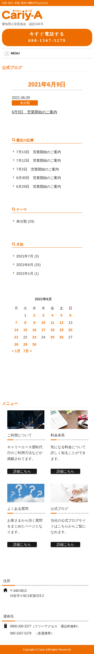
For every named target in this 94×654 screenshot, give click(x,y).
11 (52, 323)
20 (70, 330)
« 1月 (16, 351)
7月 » (27, 351)
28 (16, 344)
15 (25, 330)
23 (34, 337)
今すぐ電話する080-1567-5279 (47, 37)
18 (52, 330)
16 (34, 330)
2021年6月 (24, 265)
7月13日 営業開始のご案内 (38, 152)
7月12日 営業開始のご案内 (38, 160)
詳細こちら (22, 471)
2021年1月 (24, 273)
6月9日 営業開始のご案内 (34, 112)
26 (61, 337)
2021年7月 (24, 256)
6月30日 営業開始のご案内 (38, 178)
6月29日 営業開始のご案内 (38, 186)
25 (52, 337)
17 (43, 330)
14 (16, 330)
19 (61, 330)
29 (25, 344)
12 (61, 323)
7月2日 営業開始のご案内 (37, 169)
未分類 (25, 103)
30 (34, 344)
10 (43, 323)
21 (16, 337)
